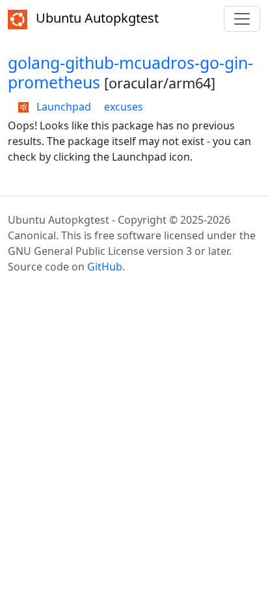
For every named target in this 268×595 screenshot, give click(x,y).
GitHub (104, 266)
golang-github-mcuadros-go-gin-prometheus (130, 72)
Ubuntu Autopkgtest (96, 18)
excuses (123, 106)
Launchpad (62, 106)
